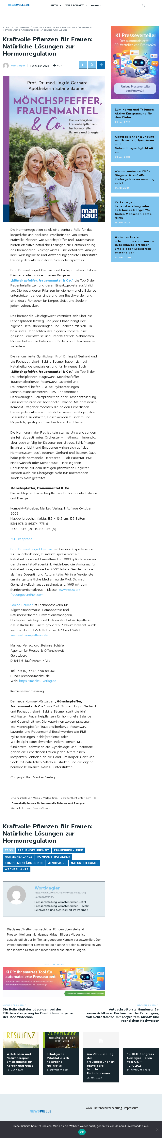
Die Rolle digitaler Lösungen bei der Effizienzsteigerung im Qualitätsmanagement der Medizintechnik (39, 1013)
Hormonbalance (19, 857)
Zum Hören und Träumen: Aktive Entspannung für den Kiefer (135, 113)
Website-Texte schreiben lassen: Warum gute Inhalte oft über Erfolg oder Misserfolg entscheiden (134, 245)
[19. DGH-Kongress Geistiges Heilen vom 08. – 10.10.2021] (141, 1040)
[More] (101, 65)
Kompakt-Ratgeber (53, 857)
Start (7, 27)
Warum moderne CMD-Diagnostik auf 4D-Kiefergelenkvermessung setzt (134, 177)
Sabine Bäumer (21, 605)
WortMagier (17, 65)
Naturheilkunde (84, 863)
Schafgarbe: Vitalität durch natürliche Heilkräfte (58, 1060)
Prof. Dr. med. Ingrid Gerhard (31, 549)
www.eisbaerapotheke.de (29, 635)
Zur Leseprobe (21, 539)
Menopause (56, 863)
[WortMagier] (6, 66)
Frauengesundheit (33, 850)
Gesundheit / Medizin (28, 27)
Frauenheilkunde (68, 850)
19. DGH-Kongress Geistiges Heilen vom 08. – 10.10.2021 (140, 1060)
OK (82, 1132)
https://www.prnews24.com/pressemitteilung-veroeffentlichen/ (61, 895)
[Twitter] (92, 65)
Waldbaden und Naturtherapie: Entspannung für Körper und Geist (20, 1060)
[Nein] (157, 1129)
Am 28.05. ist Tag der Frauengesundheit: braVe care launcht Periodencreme (101, 1064)
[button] (143, 5)
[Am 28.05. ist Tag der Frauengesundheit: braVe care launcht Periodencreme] (101, 1040)
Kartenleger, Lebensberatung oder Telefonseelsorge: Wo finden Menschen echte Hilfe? (133, 210)
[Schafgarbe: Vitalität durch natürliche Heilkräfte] (61, 1040)
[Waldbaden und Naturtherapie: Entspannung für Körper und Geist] (21, 1040)
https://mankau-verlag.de (37, 681)
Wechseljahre (16, 869)
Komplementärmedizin (24, 863)
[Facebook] (83, 65)
